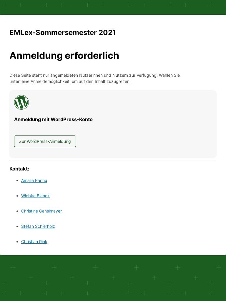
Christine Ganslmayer (41, 210)
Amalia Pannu (34, 180)
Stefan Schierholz (38, 226)
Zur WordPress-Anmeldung (45, 141)
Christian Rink (34, 241)
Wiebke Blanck (35, 195)
